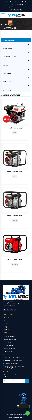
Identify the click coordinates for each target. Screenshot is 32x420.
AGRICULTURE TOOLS (9, 57)
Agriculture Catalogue (10, 339)
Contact (6, 329)
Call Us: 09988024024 (17, 4)
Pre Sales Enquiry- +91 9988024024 (14, 357)
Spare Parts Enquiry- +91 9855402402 (15, 360)
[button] (23, 406)
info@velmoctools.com (16, 7)
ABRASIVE (5, 65)
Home (5, 28)
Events (6, 324)
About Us (6, 318)
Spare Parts (7, 342)
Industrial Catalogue (9, 336)
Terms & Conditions (9, 348)
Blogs (5, 327)
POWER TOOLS (7, 48)
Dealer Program (8, 345)
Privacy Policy (8, 351)
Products (6, 321)
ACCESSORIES (7, 73)
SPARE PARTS (7, 90)
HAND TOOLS (7, 82)
